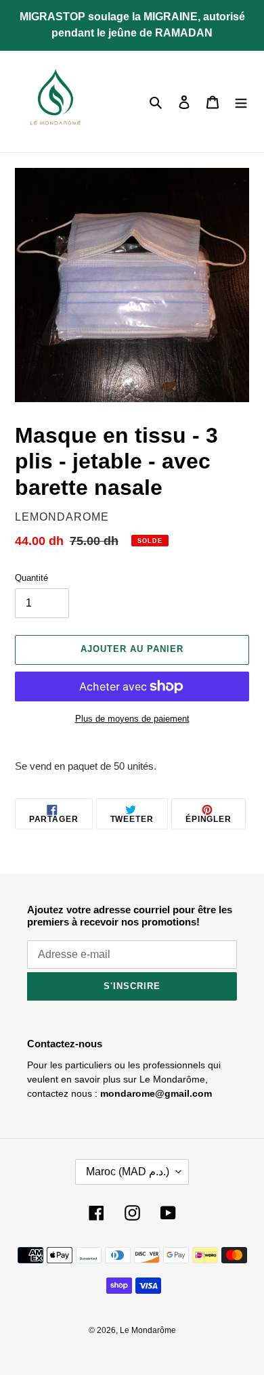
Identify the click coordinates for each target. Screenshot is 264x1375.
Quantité (31, 578)
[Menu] (241, 101)
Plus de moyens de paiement (132, 719)
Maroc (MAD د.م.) (127, 1171)
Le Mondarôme (148, 1330)
